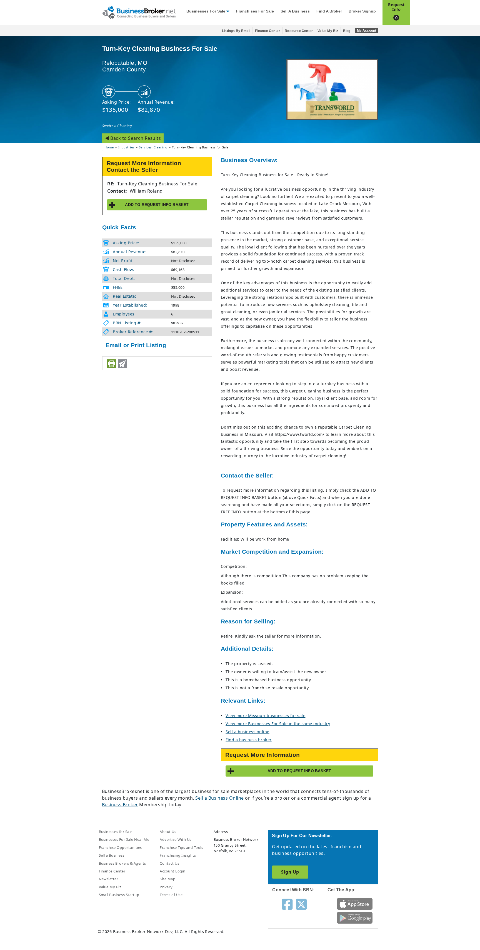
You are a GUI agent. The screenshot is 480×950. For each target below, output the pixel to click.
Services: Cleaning (117, 125)
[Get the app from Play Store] (355, 917)
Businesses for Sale (205, 11)
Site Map (167, 878)
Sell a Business (295, 11)
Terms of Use (171, 894)
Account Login (172, 871)
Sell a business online (247, 731)
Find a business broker (249, 739)
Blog (347, 31)
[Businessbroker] (139, 12)
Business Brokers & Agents (122, 863)
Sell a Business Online (219, 798)
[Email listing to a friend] (122, 363)
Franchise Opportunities (120, 847)
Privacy (166, 886)
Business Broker (120, 805)
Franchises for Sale (255, 11)
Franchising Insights (178, 855)
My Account (366, 31)
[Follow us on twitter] (301, 903)
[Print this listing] (111, 363)
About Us (168, 831)
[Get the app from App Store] (355, 903)
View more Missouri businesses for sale (265, 715)
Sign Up (290, 872)
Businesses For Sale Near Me (124, 839)
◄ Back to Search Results (133, 138)
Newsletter (108, 878)
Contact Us (169, 863)
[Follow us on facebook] (287, 903)
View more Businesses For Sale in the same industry (278, 723)
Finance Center (267, 31)
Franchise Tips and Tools (181, 847)
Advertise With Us (175, 839)
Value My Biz (328, 31)
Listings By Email (236, 31)
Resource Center (299, 31)
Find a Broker (329, 11)
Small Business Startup (119, 894)
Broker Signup (362, 11)
